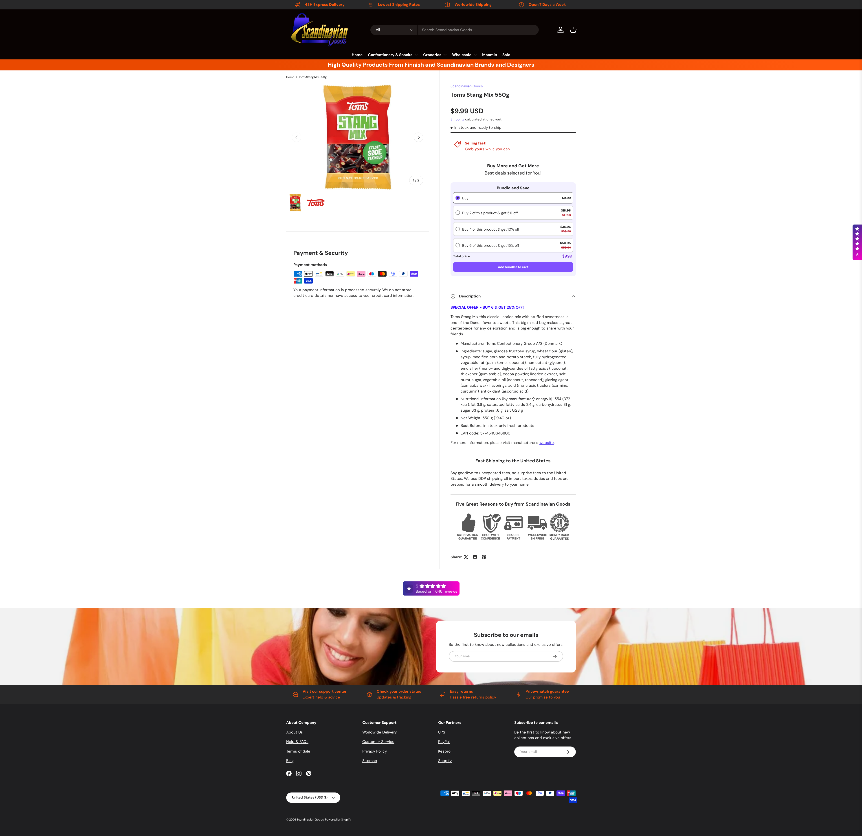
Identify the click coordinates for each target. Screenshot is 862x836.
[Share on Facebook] (475, 556)
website (546, 442)
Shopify (445, 760)
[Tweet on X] (466, 556)
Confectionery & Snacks (390, 54)
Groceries (432, 54)
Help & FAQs (297, 741)
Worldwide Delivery (379, 732)
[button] (573, 30)
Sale (506, 54)
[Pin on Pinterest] (483, 556)
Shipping (457, 119)
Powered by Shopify (338, 819)
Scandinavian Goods (467, 86)
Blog (290, 760)
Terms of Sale (298, 751)
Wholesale (461, 54)
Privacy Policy (374, 751)
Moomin (489, 54)
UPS (441, 732)
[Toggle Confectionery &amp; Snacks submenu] (416, 54)
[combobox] (454, 30)
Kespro (444, 751)
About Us (294, 732)
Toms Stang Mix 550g (313, 77)
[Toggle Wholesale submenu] (475, 54)
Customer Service (378, 741)
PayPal (444, 741)
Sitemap (369, 760)
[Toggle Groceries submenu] (445, 54)
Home (357, 54)
